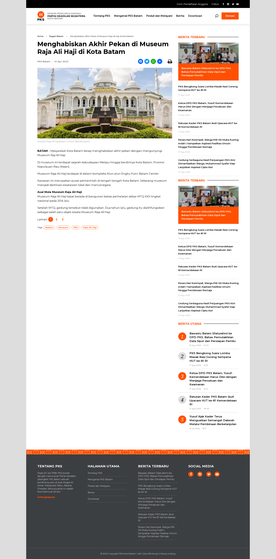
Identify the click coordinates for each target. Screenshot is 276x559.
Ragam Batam (56, 36)
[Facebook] (140, 61)
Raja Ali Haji (90, 227)
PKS (75, 227)
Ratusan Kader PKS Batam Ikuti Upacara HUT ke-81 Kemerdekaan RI (213, 400)
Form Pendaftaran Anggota (192, 4)
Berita (180, 15)
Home (40, 36)
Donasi (230, 15)
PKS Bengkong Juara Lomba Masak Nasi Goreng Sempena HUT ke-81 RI (210, 357)
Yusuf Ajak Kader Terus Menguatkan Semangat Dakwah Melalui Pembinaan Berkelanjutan (212, 420)
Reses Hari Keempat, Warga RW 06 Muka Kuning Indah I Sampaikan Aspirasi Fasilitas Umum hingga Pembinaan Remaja (157, 532)
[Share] (160, 61)
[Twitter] (147, 61)
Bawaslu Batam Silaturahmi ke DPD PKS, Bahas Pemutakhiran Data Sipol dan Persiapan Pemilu (212, 337)
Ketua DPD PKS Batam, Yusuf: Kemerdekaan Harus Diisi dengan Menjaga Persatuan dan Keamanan (213, 378)
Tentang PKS (101, 15)
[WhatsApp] (153, 61)
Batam (49, 227)
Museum (63, 227)
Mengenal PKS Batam (128, 15)
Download (195, 15)
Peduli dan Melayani (159, 15)
